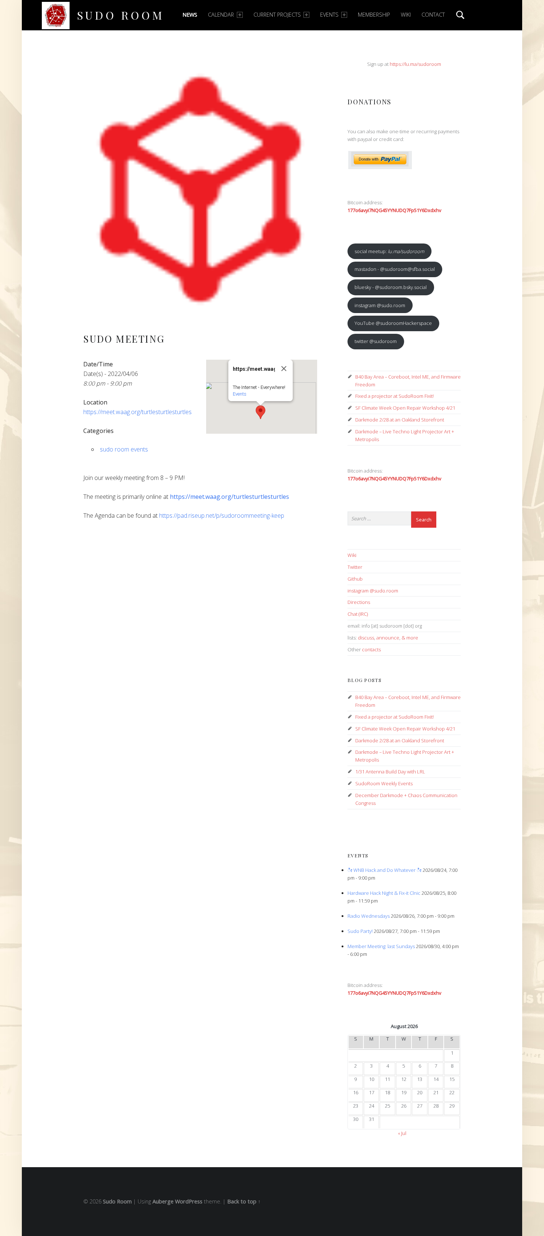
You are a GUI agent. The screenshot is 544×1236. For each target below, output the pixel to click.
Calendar (221, 14)
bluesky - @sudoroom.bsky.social (391, 287)
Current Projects (277, 14)
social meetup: (389, 251)
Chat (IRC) (357, 614)
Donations (369, 101)
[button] (260, 412)
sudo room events (124, 449)
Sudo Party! (360, 931)
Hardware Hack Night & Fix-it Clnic (383, 893)
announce (387, 637)
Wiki (406, 14)
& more (410, 637)
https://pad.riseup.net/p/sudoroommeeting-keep (221, 515)
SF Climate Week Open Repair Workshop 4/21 (405, 407)
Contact (433, 14)
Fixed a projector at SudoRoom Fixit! (394, 396)
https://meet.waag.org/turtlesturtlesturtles (137, 412)
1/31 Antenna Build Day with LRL (390, 771)
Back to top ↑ (244, 1201)
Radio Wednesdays (368, 916)
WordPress (188, 1201)
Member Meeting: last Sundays (381, 946)
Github (355, 578)
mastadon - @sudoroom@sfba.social (395, 269)
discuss (366, 637)
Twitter (354, 567)
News (189, 14)
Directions (358, 602)
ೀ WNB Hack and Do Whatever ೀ (384, 870)
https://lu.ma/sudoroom (415, 64)
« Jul (402, 1133)
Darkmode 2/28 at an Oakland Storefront (399, 419)
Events (329, 14)
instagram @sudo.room (380, 305)
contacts (371, 649)
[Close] (284, 368)
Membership (374, 14)
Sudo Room (120, 15)
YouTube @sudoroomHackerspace (393, 323)
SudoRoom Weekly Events (384, 783)
